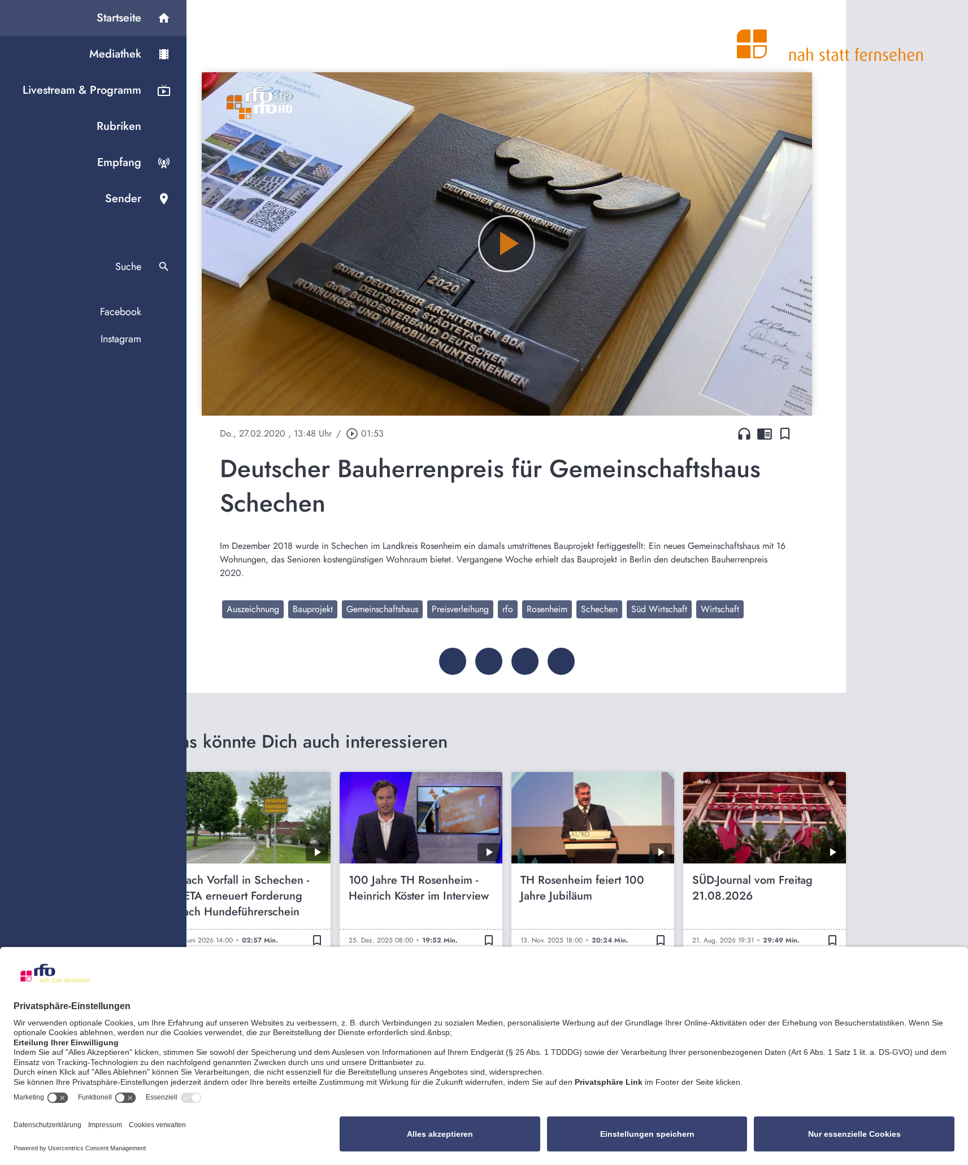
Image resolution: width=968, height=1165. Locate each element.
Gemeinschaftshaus (382, 609)
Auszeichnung (253, 609)
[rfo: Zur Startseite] (830, 36)
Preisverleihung (460, 609)
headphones (744, 434)
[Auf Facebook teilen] (452, 661)
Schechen (599, 609)
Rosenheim (547, 609)
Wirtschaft (720, 609)
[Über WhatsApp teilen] (525, 661)
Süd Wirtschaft (659, 609)
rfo (507, 609)
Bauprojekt (313, 609)
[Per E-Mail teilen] (561, 661)
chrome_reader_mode (764, 434)
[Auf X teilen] (488, 661)
